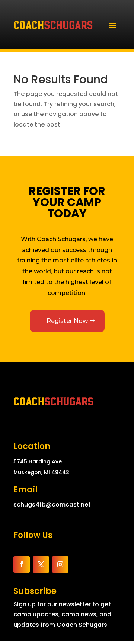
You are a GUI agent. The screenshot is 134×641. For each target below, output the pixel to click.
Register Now (67, 320)
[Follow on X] (41, 564)
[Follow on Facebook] (21, 564)
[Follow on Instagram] (60, 564)
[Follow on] (77, 564)
